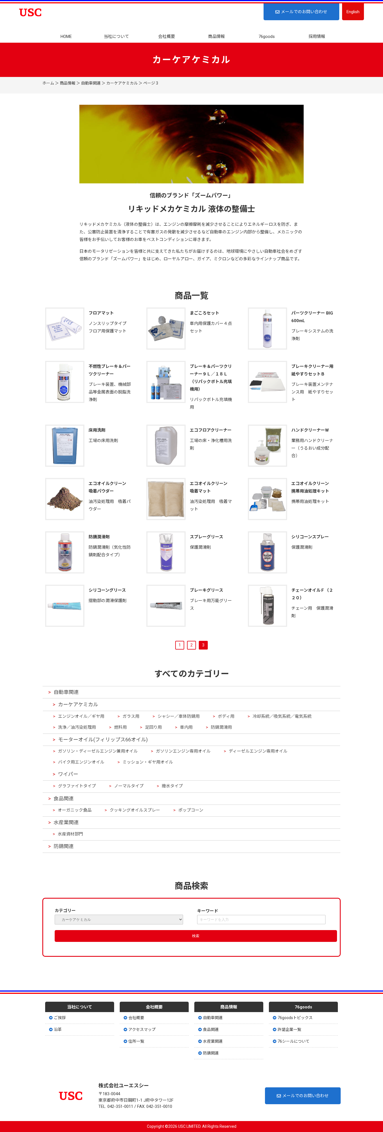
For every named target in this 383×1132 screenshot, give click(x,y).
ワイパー (68, 774)
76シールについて (294, 1041)
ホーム (48, 83)
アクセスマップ (142, 1029)
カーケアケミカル (122, 83)
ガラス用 (131, 716)
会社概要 (166, 36)
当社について (116, 36)
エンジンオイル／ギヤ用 (81, 716)
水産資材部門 (70, 834)
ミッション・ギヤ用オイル (148, 762)
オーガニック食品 (74, 810)
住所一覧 (136, 1041)
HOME (66, 36)
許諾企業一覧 (289, 1029)
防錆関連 (64, 846)
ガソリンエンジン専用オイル (183, 751)
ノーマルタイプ (129, 786)
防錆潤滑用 (221, 727)
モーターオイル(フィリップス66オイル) (103, 739)
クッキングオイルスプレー (135, 810)
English (353, 11)
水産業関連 (66, 822)
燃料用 (120, 727)
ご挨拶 (60, 1017)
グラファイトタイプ (77, 786)
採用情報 (316, 36)
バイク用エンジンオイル (81, 762)
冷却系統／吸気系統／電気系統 (282, 716)
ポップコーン (190, 810)
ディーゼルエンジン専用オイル (258, 751)
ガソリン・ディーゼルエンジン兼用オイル (98, 751)
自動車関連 (91, 83)
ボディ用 (226, 716)
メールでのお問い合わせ (304, 11)
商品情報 (216, 36)
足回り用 (153, 727)
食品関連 (64, 798)
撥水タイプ (172, 786)
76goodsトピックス (295, 1017)
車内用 (186, 727)
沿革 (58, 1029)
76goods (267, 36)
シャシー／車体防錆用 (179, 716)
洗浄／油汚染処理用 (77, 727)
